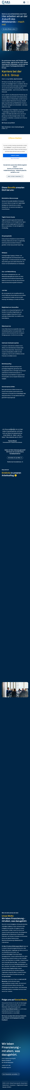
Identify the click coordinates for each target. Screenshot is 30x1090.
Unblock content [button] (15, 155)
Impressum (13, 1085)
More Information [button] (15, 158)
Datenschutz (5, 1085)
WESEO (9, 1087)
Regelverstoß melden (22, 1085)
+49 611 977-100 (6, 1065)
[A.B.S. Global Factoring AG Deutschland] (6, 2)
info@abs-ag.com (6, 1067)
